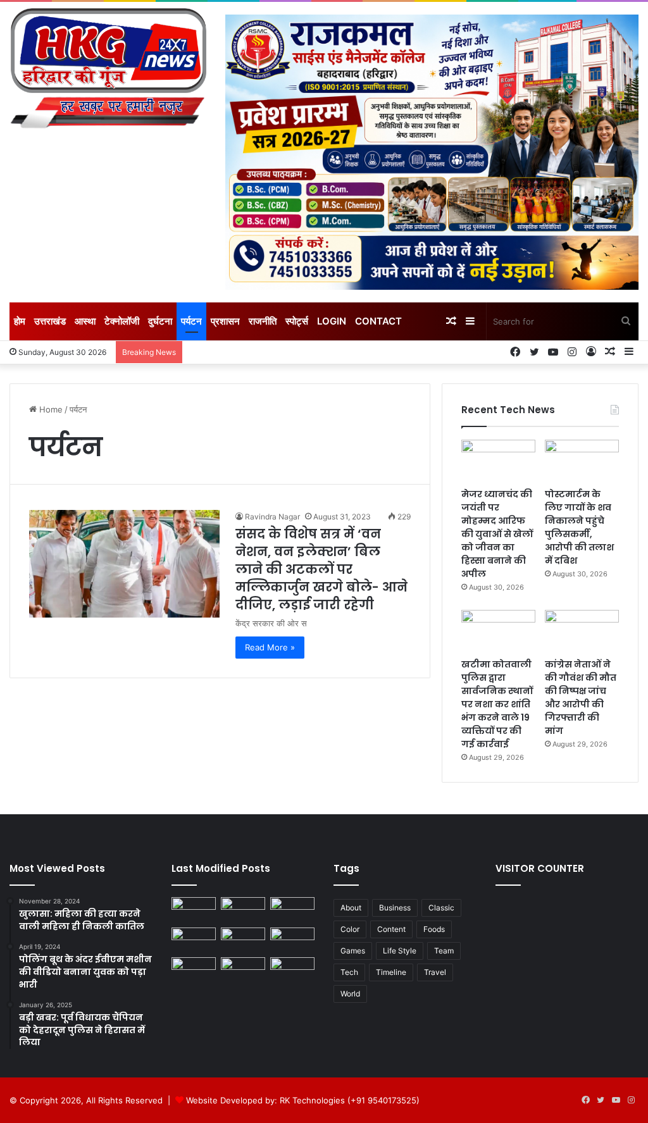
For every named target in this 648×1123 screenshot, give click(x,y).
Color (349, 929)
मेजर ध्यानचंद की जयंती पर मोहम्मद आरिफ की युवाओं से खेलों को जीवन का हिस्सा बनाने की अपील (497, 534)
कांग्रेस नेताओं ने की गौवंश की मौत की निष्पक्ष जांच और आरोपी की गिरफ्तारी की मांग (580, 697)
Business (395, 907)
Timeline (391, 972)
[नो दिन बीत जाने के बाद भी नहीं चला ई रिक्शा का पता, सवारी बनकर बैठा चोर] (243, 969)
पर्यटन (191, 321)
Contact (378, 321)
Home (50, 409)
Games (352, 950)
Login (331, 321)
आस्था (85, 321)
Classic (441, 907)
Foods (434, 929)
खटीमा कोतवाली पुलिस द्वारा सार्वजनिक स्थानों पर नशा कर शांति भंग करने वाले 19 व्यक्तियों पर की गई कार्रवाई (497, 704)
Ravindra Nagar (272, 516)
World (350, 993)
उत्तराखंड (50, 321)
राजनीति (263, 321)
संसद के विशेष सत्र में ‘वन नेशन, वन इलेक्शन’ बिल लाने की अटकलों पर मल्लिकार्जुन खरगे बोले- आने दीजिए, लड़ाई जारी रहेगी (321, 569)
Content (391, 929)
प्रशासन (225, 321)
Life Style (399, 950)
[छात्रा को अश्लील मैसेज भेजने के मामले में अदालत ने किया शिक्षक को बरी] (193, 969)
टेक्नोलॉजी (121, 321)
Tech (349, 972)
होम (19, 321)
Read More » (270, 647)
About (350, 907)
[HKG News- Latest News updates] (107, 70)
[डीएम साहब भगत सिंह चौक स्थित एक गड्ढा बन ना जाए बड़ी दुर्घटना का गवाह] (193, 909)
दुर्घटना (160, 321)
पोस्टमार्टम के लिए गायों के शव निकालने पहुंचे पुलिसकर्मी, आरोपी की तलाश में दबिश (579, 527)
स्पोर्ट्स (296, 321)
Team (444, 950)
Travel (435, 972)
